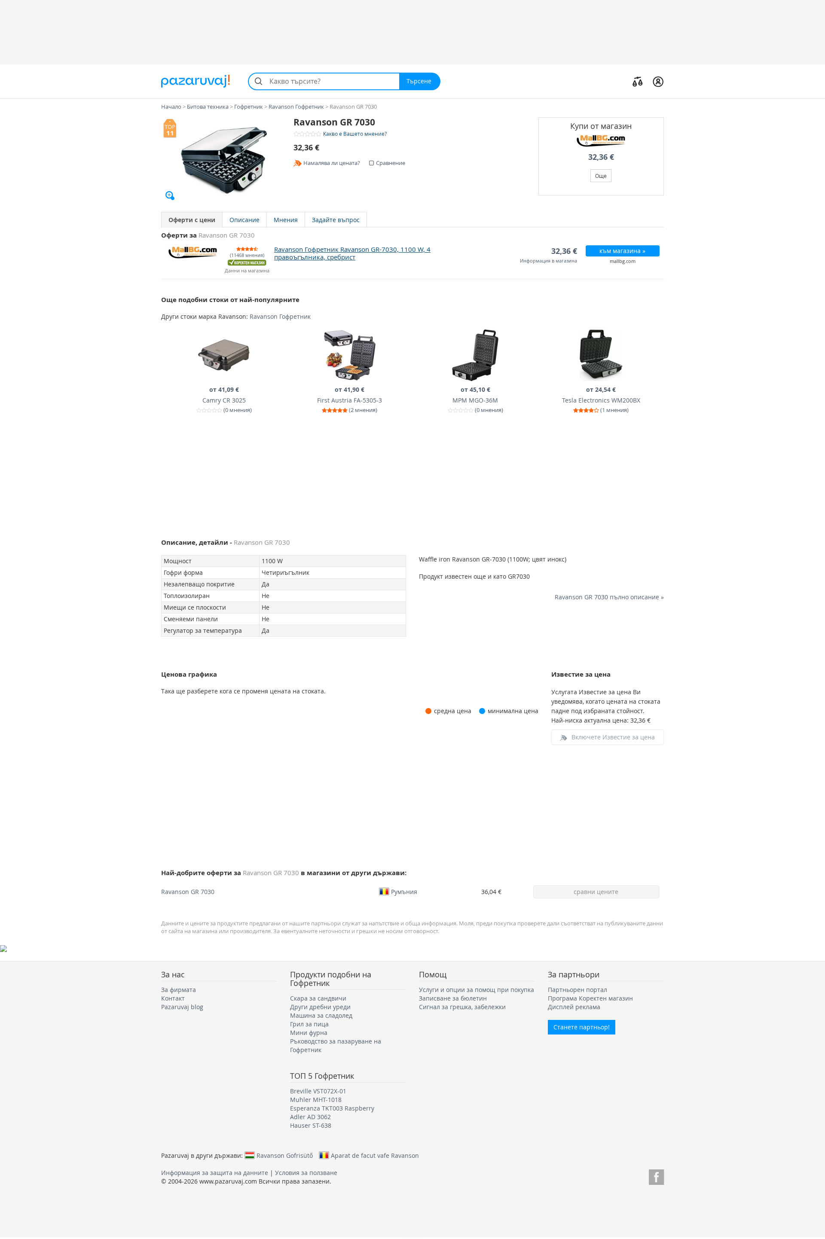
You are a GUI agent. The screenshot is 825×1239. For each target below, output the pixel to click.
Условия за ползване (306, 1173)
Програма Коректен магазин (590, 998)
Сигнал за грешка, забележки (462, 1007)
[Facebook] (656, 1176)
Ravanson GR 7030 (187, 892)
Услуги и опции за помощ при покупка (476, 990)
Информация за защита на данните (214, 1173)
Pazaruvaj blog (182, 1007)
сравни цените (596, 892)
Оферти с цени (191, 220)
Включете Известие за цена (613, 737)
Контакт (173, 998)
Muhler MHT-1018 (316, 1100)
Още (601, 175)
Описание (244, 220)
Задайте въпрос (336, 220)
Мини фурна (308, 1032)
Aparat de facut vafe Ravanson (375, 1155)
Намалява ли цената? (331, 163)
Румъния (404, 891)
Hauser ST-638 (310, 1125)
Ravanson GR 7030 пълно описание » (609, 597)
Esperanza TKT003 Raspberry (332, 1108)
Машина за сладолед (321, 1015)
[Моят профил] (658, 81)
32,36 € (601, 157)
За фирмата (178, 990)
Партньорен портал (577, 990)
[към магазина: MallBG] (601, 140)
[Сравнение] (637, 81)
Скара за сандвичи (318, 998)
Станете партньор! (581, 1027)
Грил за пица (309, 1024)
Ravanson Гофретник (280, 316)
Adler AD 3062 (310, 1117)
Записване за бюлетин (453, 998)
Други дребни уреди (320, 1007)
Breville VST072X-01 (318, 1091)
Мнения (286, 220)
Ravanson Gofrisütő (285, 1155)
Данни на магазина (247, 271)
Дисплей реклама (574, 1007)
